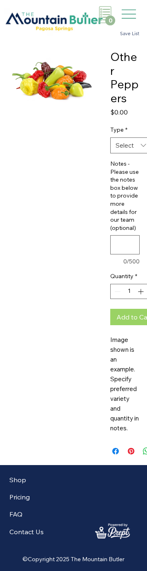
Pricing (19, 497)
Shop (17, 480)
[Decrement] (116, 291)
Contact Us (26, 532)
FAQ (15, 514)
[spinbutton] (129, 291)
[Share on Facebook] (115, 451)
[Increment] (141, 291)
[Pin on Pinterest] (131, 451)
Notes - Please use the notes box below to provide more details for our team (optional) (124, 196)
